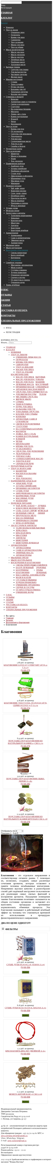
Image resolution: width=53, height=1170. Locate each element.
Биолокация (16, 124)
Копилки (14, 99)
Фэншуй (14, 119)
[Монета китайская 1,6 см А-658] (25, 1090)
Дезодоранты (16, 136)
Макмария (15, 183)
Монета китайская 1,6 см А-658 (25, 1094)
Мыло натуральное (14, 247)
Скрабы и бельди (18, 146)
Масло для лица (17, 52)
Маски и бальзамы (18, 156)
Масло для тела (17, 57)
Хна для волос (17, 161)
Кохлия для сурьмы (19, 94)
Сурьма (14, 82)
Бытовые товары (13, 67)
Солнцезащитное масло (21, 141)
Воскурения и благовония (17, 250)
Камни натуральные (19, 116)
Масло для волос (18, 54)
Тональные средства (19, 91)
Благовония (16, 260)
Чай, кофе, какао (18, 188)
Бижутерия (15, 228)
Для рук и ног (17, 143)
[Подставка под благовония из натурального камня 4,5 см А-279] (25, 736)
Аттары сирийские (19, 168)
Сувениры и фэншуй (15, 96)
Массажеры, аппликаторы (22, 265)
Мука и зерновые (18, 205)
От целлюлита (17, 131)
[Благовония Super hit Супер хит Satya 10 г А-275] (25, 661)
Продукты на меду (18, 198)
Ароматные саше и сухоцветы (23, 101)
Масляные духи (17, 181)
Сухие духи (16, 173)
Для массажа (16, 139)
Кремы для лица (18, 37)
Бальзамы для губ (18, 89)
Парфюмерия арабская (15, 163)
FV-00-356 (25, 967)
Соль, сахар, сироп (19, 193)
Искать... (4, 342)
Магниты (15, 111)
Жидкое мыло (16, 77)
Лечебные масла (18, 59)
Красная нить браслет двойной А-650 (25, 1051)
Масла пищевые (17, 200)
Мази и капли (16, 267)
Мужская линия (12, 210)
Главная (6, 12)
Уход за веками (17, 42)
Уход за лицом (12, 30)
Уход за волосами (13, 151)
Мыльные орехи (13, 245)
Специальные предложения (21, 320)
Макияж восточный (14, 79)
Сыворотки (15, 39)
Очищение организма (20, 275)
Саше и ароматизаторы (20, 238)
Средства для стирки (19, 69)
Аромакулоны (17, 242)
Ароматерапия (12, 233)
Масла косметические (15, 49)
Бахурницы (15, 257)
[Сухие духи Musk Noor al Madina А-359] (25, 1003)
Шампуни (15, 153)
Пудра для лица (17, 87)
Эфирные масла (17, 240)
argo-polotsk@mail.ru (17, 1140)
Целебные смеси (18, 195)
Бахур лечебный (17, 255)
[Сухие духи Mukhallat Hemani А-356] (25, 960)
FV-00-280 (25, 784)
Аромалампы (16, 235)
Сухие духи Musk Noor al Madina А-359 (25, 1007)
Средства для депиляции (21, 134)
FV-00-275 (25, 670)
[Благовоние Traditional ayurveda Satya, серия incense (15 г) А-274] (25, 698)
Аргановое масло (18, 64)
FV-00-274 (25, 708)
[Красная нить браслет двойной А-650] (25, 1046)
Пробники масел (18, 62)
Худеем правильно (18, 272)
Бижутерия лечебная (19, 230)
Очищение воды (18, 282)
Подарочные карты (14, 148)
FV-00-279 (25, 746)
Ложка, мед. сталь (18, 114)
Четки (13, 121)
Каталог (6, 17)
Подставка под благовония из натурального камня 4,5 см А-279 (25, 742)
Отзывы (6, 294)
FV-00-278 (25, 822)
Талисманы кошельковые (21, 215)
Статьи (6, 305)
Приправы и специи (19, 203)
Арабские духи (17, 166)
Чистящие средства (19, 74)
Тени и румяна (17, 84)
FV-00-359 (25, 1011)
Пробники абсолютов (20, 171)
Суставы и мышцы (19, 270)
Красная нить (16, 220)
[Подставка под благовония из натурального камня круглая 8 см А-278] (25, 812)
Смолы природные (19, 252)
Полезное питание (13, 186)
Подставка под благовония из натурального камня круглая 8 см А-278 (25, 817)
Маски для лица (17, 44)
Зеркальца (15, 218)
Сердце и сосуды (18, 277)
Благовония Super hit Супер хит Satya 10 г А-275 (25, 666)
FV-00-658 (25, 1097)
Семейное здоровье (14, 262)
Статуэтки (15, 106)
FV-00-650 (25, 1054)
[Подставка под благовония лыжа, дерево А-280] (25, 774)
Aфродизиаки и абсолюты (22, 176)
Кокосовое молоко (18, 190)
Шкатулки (15, 223)
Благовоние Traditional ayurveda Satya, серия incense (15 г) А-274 (25, 704)
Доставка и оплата (14, 310)
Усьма (13, 158)
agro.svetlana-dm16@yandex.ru (14, 1135)
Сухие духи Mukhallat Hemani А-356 (25, 964)
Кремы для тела (17, 129)
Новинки (10, 27)
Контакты (8, 315)
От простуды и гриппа (20, 280)
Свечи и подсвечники (20, 104)
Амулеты (14, 225)
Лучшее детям (12, 208)
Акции (5, 300)
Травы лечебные (13, 285)
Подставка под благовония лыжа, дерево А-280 (25, 779)
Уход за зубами (17, 47)
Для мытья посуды (18, 72)
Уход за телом (11, 126)
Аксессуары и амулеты (15, 213)
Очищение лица (17, 32)
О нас (5, 289)
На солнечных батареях (21, 109)
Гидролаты (15, 35)
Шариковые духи (18, 178)
